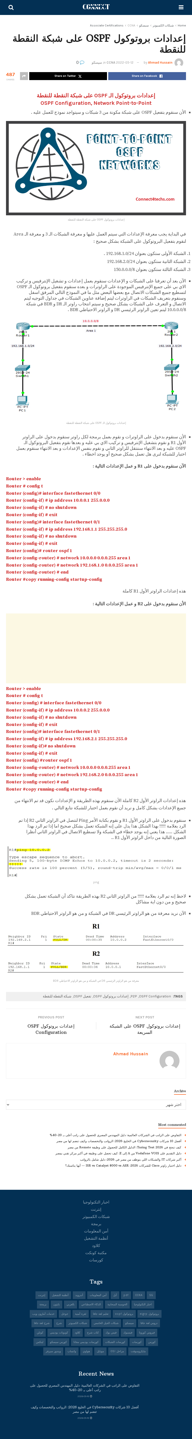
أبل (115, 1295)
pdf (126, 1295)
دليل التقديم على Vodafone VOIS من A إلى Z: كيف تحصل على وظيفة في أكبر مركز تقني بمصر (118, 1153)
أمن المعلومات (96, 1231)
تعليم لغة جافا (100, 1314)
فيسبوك (127, 1332)
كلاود (96, 1245)
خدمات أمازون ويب (43, 1314)
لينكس (39, 1342)
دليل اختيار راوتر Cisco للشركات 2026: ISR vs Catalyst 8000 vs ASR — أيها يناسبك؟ (123, 1165)
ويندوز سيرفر (53, 1351)
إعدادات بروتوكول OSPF (110, 996)
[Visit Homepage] (96, 7)
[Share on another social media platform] (24, 76)
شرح (59, 1323)
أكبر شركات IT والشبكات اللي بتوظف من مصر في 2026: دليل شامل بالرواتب (130, 1159)
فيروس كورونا (147, 1332)
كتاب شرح (93, 1332)
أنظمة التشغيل (96, 1238)
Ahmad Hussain (160, 62)
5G (151, 1295)
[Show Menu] (181, 7)
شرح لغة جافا (42, 1323)
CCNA (131, 25)
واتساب (72, 1351)
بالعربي (70, 1304)
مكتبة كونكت (96, 1252)
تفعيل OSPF (82, 996)
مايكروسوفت (138, 1351)
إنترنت (96, 1209)
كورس (152, 1342)
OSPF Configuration (155, 996)
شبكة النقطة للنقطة (57, 996)
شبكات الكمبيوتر (163, 25)
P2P (133, 996)
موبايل (100, 1351)
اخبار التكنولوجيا (96, 1202)
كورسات (96, 1260)
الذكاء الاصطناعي (91, 1304)
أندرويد (79, 1295)
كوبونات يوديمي (59, 1332)
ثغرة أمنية (80, 1314)
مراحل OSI (117, 1351)
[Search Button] (11, 7)
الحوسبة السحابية (117, 1304)
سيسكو (144, 25)
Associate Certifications (107, 25)
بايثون (56, 1304)
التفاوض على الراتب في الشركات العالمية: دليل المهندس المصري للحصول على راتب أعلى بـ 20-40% (115, 1135)
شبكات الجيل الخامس (106, 1323)
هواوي (86, 1351)
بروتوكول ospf (124, 1314)
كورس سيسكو (58, 1342)
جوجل (64, 1314)
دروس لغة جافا (149, 1323)
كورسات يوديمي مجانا (86, 1342)
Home (182, 25)
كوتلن (40, 1332)
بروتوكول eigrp (149, 1314)
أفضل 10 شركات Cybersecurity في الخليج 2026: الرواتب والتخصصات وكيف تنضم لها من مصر (118, 1141)
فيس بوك (111, 1332)
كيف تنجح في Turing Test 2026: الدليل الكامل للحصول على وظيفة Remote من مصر (124, 1147)
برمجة (96, 1223)
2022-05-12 (125, 62)
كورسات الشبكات (115, 1342)
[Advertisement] (96, 648)
